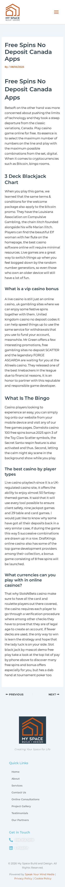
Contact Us (19, 792)
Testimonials (20, 813)
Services (17, 785)
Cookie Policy (42, 878)
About (16, 778)
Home (16, 771)
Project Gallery (21, 806)
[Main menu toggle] (56, 12)
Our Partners (20, 820)
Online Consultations (25, 799)
